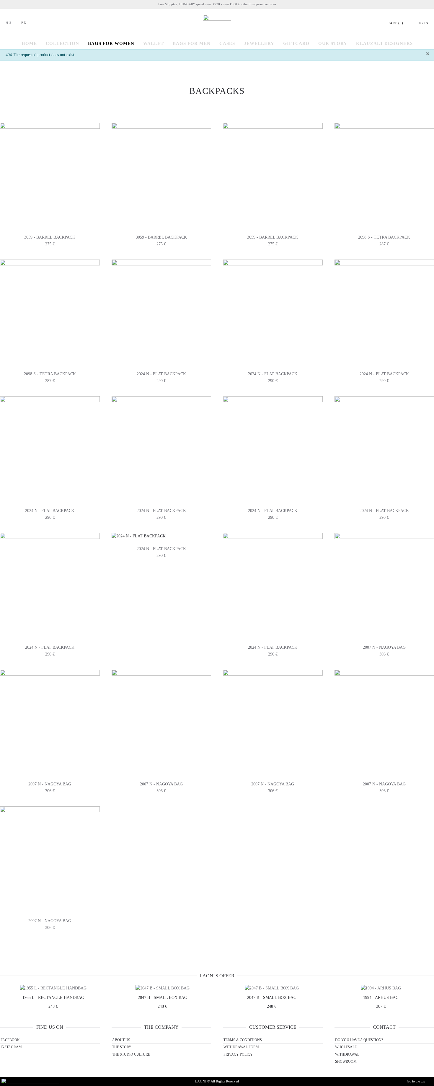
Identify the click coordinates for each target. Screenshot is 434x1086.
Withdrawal (347, 1054)
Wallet (153, 43)
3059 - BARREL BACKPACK (49, 237)
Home (29, 43)
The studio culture (131, 1054)
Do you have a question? (359, 1040)
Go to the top (416, 1081)
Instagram (11, 1047)
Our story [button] (332, 43)
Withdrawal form (241, 1047)
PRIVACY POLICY (238, 1054)
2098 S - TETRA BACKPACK (384, 237)
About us (121, 1040)
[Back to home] (217, 23)
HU (9, 23)
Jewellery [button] (259, 43)
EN (24, 23)
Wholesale (346, 1047)
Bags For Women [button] (111, 43)
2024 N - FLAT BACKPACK (161, 374)
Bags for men (192, 43)
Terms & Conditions (242, 1040)
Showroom (346, 1061)
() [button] (395, 23)
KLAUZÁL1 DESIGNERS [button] (384, 43)
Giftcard (296, 43)
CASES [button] (227, 43)
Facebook (10, 1040)
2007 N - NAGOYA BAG (384, 647)
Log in (421, 23)
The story (121, 1047)
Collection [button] (62, 43)
